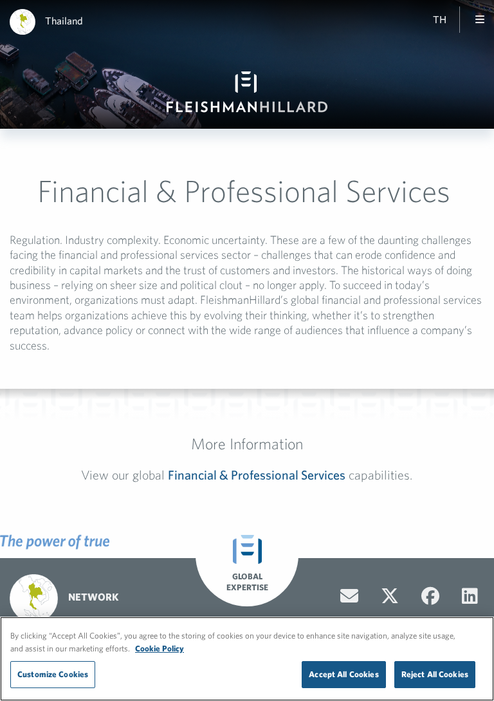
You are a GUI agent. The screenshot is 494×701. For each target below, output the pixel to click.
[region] (247, 659)
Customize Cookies (52, 674)
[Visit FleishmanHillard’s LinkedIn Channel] (469, 596)
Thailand (64, 20)
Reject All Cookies (434, 674)
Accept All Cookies (343, 674)
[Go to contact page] (349, 596)
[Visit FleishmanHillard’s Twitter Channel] (389, 596)
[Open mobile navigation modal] (479, 19)
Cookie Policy (159, 648)
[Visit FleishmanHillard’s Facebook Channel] (430, 596)
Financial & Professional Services (256, 474)
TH (439, 19)
